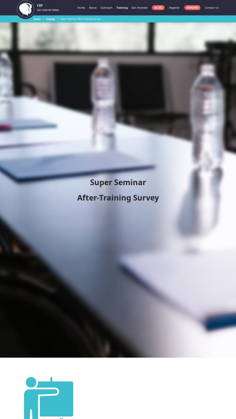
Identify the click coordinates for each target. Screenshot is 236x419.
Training (50, 18)
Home (37, 18)
